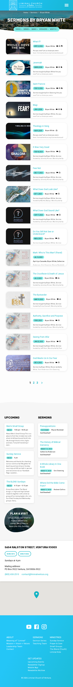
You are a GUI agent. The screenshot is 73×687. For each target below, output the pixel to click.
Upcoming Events (36, 662)
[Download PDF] (62, 46)
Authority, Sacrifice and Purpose (48, 316)
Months (53, 29)
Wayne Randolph (58, 265)
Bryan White (45, 12)
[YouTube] (29, 627)
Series (26, 29)
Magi (35, 105)
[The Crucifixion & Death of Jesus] (18, 279)
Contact (10, 649)
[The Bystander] (18, 300)
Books (34, 29)
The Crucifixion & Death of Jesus (48, 274)
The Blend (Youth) (58, 649)
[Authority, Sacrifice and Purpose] (18, 321)
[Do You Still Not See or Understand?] (18, 236)
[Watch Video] (57, 46)
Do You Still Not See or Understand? (43, 232)
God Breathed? (45, 433)
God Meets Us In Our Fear (45, 358)
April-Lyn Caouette (40, 261)
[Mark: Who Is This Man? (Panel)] (18, 257)
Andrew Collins (59, 489)
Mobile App (33, 667)
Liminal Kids (55, 652)
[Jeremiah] (18, 67)
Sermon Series (39, 641)
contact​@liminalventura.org (35, 574)
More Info (11, 554)
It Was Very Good (41, 147)
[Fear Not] (18, 173)
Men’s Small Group (15, 426)
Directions (24, 554)
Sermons (34, 12)
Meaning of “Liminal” (16, 641)
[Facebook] (36, 627)
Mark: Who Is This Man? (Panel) (47, 252)
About (10, 637)
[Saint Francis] (18, 89)
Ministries (55, 637)
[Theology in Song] (18, 131)
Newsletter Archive (36, 670)
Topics (18, 29)
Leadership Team (14, 646)
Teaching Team (40, 643)
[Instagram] (44, 627)
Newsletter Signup (36, 665)
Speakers (43, 29)
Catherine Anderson (47, 452)
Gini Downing (46, 265)
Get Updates (35, 658)
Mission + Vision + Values (18, 643)
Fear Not (37, 168)
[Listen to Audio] (60, 46)
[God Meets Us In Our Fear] (18, 363)
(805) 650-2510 (12, 574)
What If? (37, 41)
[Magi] (18, 110)
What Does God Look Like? (45, 189)
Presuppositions (48, 426)
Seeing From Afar (41, 337)
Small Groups (56, 646)
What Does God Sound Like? (46, 210)
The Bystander (40, 295)
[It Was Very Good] (18, 152)
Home (25, 12)
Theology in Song (41, 126)
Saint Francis (39, 84)
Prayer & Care (56, 643)
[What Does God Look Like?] (18, 194)
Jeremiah (37, 63)
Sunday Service (13, 454)
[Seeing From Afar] (18, 342)
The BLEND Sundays (15, 482)
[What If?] (18, 46)
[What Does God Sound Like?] (18, 215)
